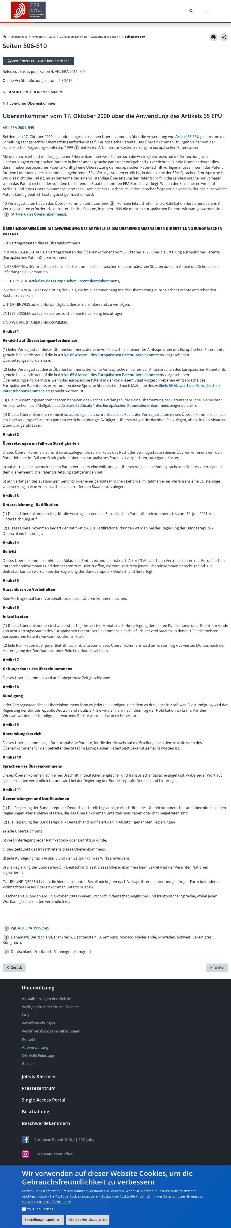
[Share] (224, 37)
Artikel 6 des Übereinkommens (38, 214)
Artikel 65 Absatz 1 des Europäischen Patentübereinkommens (111, 354)
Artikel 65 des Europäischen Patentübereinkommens (74, 280)
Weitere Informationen (54, 1202)
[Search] (192, 11)
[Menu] (207, 11)
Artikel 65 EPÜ (187, 136)
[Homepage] (5, 37)
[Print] (213, 37)
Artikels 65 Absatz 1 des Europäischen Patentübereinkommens (115, 405)
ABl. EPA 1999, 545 (33, 928)
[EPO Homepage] (28, 11)
